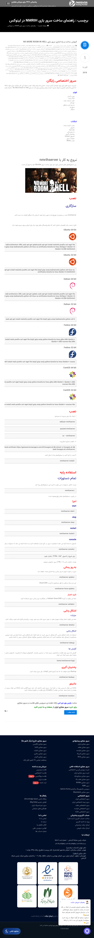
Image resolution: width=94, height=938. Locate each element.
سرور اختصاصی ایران (82, 799)
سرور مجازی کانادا (40, 747)
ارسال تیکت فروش (83, 828)
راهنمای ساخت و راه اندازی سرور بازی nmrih (28, 66)
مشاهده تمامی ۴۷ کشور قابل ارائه (34, 760)
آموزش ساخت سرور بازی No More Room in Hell (57, 51)
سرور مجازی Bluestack (81, 792)
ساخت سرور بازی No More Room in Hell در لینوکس (23, 70)
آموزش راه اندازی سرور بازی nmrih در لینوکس (43, 47)
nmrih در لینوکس (46, 46)
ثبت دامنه (43, 782)
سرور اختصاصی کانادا (82, 811)
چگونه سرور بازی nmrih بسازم (18, 55)
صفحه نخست (42, 26)
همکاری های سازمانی (39, 808)
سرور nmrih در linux (26, 73)
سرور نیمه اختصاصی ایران (80, 802)
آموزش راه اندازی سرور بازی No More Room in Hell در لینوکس (57, 49)
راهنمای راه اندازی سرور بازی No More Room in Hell (57, 62)
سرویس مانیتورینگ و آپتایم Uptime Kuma (74, 789)
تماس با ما (42, 818)
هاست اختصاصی (40, 773)
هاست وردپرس (41, 769)
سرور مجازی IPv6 (83, 757)
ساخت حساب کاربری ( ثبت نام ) (78, 818)
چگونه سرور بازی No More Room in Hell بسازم (45, 57)
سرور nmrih (35, 73)
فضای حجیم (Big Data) (38, 802)
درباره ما (43, 821)
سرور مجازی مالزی (40, 753)
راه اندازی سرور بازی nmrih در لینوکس (44, 59)
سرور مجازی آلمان (40, 757)
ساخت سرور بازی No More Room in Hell (49, 70)
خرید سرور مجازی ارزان (81, 773)
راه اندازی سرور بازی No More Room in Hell (21, 59)
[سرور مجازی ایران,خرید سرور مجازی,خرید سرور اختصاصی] (78, 3)
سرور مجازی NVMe (82, 782)
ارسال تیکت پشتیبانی (82, 825)
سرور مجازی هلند (83, 747)
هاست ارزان (42, 779)
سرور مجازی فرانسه (82, 750)
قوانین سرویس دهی (39, 828)
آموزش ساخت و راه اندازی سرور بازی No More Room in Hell (50, 42)
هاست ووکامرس (40, 776)
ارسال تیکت (49, 916)
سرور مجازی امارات (40, 750)
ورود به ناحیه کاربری (82, 821)
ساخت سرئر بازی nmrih (17, 68)
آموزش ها (72, 46)
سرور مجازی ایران (61, 707)
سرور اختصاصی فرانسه (81, 808)
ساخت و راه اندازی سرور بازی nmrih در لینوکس (48, 72)
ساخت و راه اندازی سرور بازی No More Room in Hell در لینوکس (56, 73)
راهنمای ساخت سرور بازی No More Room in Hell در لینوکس (57, 66)
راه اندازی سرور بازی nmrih (62, 59)
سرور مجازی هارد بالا (82, 779)
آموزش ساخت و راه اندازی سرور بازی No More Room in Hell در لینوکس (45, 55)
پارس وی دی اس (53, 925)
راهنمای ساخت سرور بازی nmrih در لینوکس (42, 64)
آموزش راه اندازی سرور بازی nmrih (65, 47)
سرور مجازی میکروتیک (81, 776)
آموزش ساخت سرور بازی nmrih (31, 49)
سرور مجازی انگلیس (39, 744)
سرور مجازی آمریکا (83, 753)
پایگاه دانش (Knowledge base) (35, 799)
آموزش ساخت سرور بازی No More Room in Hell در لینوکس (27, 51)
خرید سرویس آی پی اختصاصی (79, 769)
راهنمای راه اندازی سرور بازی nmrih (38, 60)
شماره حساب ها (41, 831)
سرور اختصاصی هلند (82, 805)
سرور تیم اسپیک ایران (39, 805)
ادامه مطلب (71, 712)
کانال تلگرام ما (41, 825)
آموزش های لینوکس (64, 46)
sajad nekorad (63, 75)
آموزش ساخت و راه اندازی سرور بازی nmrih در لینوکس (42, 53)
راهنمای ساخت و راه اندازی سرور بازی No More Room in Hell (41, 68)
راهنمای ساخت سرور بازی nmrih (63, 64)
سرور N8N (85, 785)
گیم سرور (56, 46)
